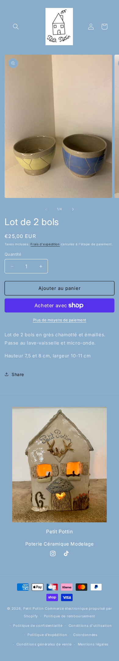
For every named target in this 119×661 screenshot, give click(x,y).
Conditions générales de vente (44, 644)
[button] (16, 26)
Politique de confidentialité (38, 625)
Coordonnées (85, 635)
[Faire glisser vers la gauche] (46, 209)
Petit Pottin (33, 608)
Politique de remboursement (69, 616)
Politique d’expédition (47, 635)
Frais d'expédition (45, 244)
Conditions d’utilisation (90, 625)
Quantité (13, 254)
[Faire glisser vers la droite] (73, 209)
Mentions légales (93, 644)
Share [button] (18, 374)
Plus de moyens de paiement (59, 320)
